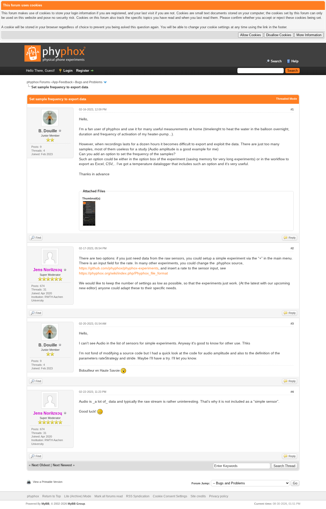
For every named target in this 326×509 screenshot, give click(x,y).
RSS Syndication (138, 496)
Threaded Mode (286, 98)
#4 (292, 391)
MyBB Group (76, 503)
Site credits (198, 496)
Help (294, 61)
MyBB (45, 503)
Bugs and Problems (88, 82)
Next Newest (62, 465)
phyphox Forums (38, 82)
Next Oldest (41, 465)
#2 (292, 248)
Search (276, 61)
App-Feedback (62, 82)
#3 (292, 323)
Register (82, 70)
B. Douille (47, 131)
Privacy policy (218, 496)
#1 (292, 109)
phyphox (33, 496)
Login (68, 70)
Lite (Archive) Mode (77, 496)
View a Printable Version (47, 481)
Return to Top (51, 496)
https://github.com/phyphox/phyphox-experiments (118, 268)
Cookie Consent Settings (170, 496)
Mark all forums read (108, 496)
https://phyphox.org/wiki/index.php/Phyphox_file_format (123, 273)
